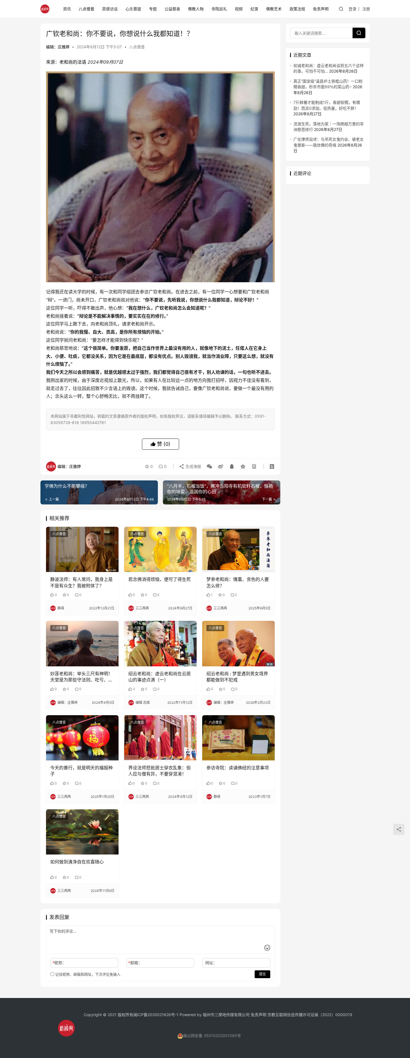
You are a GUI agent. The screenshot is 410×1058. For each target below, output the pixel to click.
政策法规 (297, 8)
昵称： (59, 962)
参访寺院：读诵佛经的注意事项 (237, 767)
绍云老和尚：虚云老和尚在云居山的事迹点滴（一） (159, 677)
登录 (352, 8)
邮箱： (135, 962)
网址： (211, 962)
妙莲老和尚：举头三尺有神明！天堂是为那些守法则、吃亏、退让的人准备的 (81, 677)
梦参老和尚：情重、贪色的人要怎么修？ (237, 582)
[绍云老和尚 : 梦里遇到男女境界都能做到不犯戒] (238, 643)
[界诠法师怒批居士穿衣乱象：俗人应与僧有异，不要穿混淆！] (160, 737)
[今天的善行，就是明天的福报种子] (82, 737)
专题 (153, 8)
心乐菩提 (133, 8)
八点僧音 (86, 8)
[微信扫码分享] (209, 466)
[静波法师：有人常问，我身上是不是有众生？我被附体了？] (82, 549)
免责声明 (321, 8)
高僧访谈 (110, 8)
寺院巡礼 (219, 8)
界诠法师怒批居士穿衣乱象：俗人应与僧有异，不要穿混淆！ (159, 771)
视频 (239, 8)
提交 (262, 974)
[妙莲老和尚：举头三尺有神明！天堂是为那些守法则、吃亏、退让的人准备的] (82, 643)
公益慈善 (172, 8)
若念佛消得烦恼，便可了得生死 (159, 579)
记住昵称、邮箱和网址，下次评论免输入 (87, 974)
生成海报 (192, 466)
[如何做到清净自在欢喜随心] (82, 831)
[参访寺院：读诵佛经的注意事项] (238, 737)
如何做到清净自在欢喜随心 (77, 862)
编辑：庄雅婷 (57, 46)
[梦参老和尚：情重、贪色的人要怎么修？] (238, 549)
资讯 (67, 8)
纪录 (254, 8)
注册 (366, 8)
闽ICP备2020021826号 (154, 1014)
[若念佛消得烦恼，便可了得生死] (160, 549)
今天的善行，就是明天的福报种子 (81, 771)
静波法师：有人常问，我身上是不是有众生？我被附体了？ (81, 582)
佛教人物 (196, 8)
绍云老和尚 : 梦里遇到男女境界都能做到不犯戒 (237, 677)
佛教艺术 (274, 8)
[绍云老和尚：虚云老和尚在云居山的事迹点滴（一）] (160, 643)
